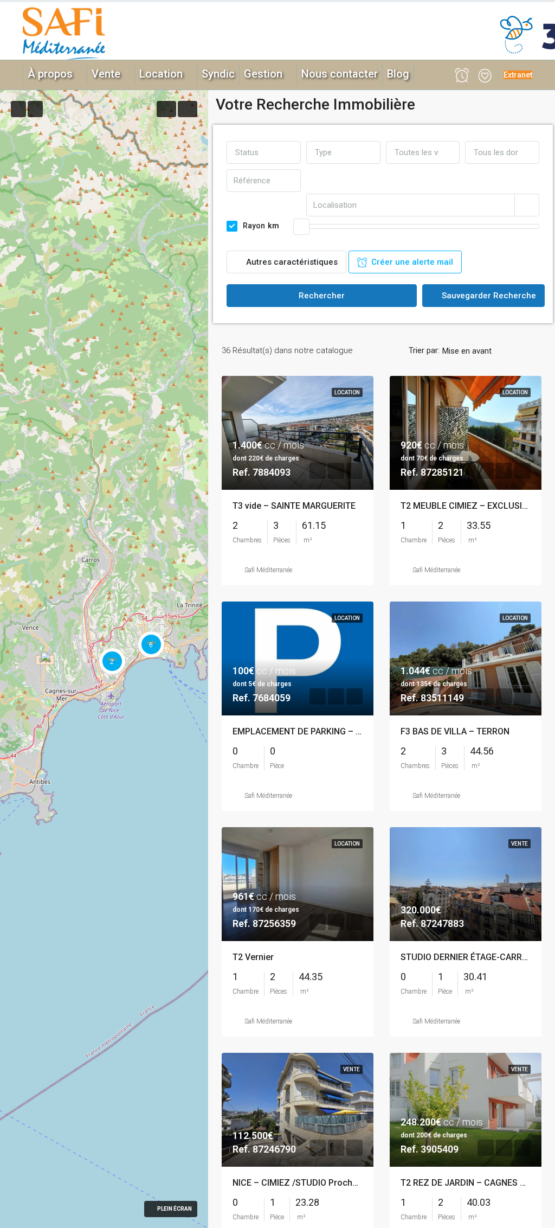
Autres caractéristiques (291, 262)
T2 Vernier (253, 957)
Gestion (263, 73)
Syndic (218, 73)
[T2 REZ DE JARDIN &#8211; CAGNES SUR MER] (52, 666)
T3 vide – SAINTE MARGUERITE (294, 506)
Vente (106, 73)
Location (161, 73)
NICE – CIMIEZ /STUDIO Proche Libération (316, 1183)
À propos (50, 73)
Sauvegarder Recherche (488, 295)
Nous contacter (339, 73)
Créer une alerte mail (410, 262)
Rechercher (322, 295)
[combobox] (264, 152)
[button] (518, 75)
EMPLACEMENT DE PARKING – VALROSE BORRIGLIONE (341, 731)
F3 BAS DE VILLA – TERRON (455, 731)
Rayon (261, 225)
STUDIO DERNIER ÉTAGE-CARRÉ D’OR (474, 957)
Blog (398, 73)
